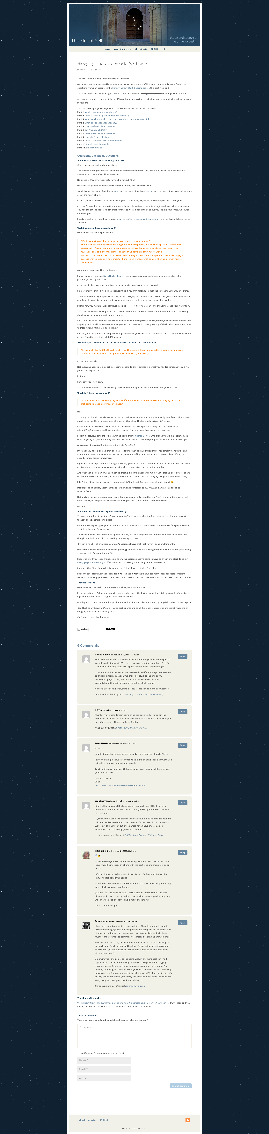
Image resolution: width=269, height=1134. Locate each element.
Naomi (149, 191)
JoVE (97, 710)
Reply (182, 656)
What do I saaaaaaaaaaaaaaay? (101, 122)
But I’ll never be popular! (98, 144)
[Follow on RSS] (187, 1120)
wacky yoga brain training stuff (93, 562)
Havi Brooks (84, 70)
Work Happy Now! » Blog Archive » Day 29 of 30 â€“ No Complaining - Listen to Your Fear (121, 1002)
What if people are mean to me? (101, 112)
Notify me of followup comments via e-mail (102, 1053)
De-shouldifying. (94, 147)
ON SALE (154, 49)
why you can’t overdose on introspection (137, 219)
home (107, 49)
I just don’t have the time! (98, 137)
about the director (123, 49)
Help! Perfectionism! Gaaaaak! (100, 126)
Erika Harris (101, 743)
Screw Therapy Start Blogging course (131, 87)
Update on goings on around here (131, 727)
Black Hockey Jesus (113, 276)
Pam (116, 191)
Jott (158, 861)
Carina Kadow (103, 654)
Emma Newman (104, 921)
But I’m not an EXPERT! (96, 129)
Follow (85, 629)
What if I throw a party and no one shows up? (107, 115)
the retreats (141, 49)
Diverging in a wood (135, 985)
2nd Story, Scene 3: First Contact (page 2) (143, 694)
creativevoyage (104, 800)
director (92, 1120)
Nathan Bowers (142, 435)
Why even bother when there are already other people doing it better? (120, 119)
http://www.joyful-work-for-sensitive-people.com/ (120, 785)
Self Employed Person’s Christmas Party (144, 835)
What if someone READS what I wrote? (104, 140)
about (82, 1120)
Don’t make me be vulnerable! (100, 133)
